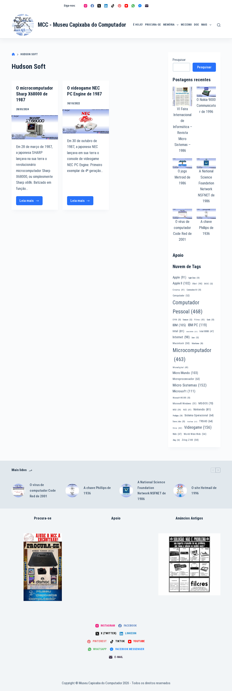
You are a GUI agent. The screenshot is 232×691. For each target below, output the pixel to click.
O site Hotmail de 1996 (204, 491)
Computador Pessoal (188, 307)
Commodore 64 (194, 290)
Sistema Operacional (199, 415)
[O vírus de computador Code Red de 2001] (18, 490)
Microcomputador (192, 354)
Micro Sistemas (190, 385)
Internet (181, 337)
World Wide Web (195, 434)
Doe (196, 24)
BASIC (208, 284)
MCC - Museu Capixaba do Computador (82, 24)
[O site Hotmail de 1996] (180, 490)
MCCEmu (186, 24)
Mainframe (197, 343)
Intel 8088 (206, 331)
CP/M (177, 320)
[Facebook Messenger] (140, 5)
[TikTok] (112, 5)
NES (187, 409)
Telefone (192, 422)
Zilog (176, 440)
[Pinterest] (119, 5)
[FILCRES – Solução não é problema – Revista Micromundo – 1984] (189, 564)
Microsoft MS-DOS (181, 398)
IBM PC (197, 325)
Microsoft (184, 391)
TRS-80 (206, 421)
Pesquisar (179, 60)
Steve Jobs (179, 421)
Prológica (177, 416)
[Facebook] (92, 5)
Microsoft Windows (184, 403)
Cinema (179, 289)
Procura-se (153, 24)
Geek (210, 320)
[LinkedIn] (106, 5)
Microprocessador (186, 379)
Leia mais (31, 202)
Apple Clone (193, 278)
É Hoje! (138, 24)
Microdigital (180, 367)
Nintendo (202, 409)
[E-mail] (146, 5)
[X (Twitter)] (99, 5)
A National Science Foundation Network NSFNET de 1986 (152, 490)
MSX (177, 409)
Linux (195, 337)
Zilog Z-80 (190, 439)
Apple (179, 277)
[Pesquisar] (218, 25)
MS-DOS (205, 403)
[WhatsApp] (133, 5)
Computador (181, 295)
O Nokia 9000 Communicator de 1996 (206, 106)
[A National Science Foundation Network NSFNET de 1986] (126, 490)
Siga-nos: (69, 5)
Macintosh (181, 343)
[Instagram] (85, 5)
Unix (177, 428)
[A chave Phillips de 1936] (72, 490)
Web (177, 434)
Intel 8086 (191, 332)
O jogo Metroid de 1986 (182, 177)
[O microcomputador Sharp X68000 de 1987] (35, 127)
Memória (168, 24)
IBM (179, 325)
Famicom (187, 320)
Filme (199, 319)
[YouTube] (126, 5)
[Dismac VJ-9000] (43, 567)
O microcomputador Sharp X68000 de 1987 (34, 93)
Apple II (181, 283)
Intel (178, 331)
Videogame (198, 427)
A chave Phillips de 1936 (206, 227)
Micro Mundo (185, 373)
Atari (197, 283)
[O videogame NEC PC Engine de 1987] (86, 121)
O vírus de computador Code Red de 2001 (43, 490)
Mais (204, 24)
